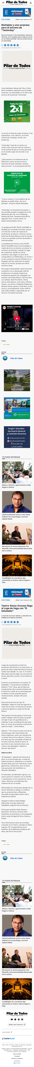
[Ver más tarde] (2, 45)
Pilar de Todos (16, 358)
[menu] (3, 2)
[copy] (18, 45)
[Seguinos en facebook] (22, 1019)
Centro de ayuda (17, 1054)
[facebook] (8, 45)
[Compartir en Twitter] (11, 45)
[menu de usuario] (31, 2)
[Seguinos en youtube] (12, 1019)
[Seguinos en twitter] (15, 1019)
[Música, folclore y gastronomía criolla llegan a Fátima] (17, 472)
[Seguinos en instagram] (19, 1019)
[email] (15, 45)
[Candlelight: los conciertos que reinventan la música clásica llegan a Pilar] (17, 565)
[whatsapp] (5, 45)
